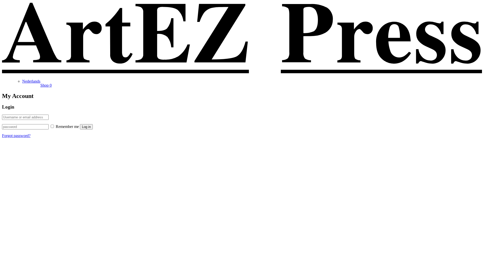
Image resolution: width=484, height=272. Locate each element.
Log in (86, 127)
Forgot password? (16, 135)
